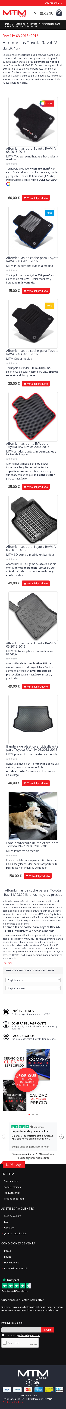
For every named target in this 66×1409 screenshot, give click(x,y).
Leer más (7, 963)
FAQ (6, 1221)
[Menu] (47, 13)
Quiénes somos (12, 1181)
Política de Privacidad (15, 1268)
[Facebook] (29, 1382)
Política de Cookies (13, 1402)
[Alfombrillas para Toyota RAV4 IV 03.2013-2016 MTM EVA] (33, 417)
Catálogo (20, 23)
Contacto (9, 1227)
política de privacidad (29, 1335)
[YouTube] (37, 1382)
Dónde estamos (12, 1187)
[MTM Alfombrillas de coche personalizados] (14, 13)
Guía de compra (12, 1215)
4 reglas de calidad (14, 1198)
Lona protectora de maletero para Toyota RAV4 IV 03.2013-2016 (32, 844)
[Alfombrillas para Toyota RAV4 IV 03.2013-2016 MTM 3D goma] (33, 520)
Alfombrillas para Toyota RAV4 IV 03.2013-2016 (31, 150)
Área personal (52, 3)
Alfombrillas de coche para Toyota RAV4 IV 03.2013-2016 (32, 259)
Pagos (7, 1250)
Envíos (7, 1256)
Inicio (8, 23)
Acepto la (24, 1335)
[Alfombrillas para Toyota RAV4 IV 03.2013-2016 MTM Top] (33, 121)
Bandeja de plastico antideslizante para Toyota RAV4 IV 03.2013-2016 (32, 748)
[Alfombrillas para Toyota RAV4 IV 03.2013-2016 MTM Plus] (33, 231)
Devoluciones (11, 1262)
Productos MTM (12, 1192)
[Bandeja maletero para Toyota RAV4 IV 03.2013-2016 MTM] (33, 719)
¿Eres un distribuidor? (15, 1233)
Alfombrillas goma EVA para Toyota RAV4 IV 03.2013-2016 (27, 445)
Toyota (33, 23)
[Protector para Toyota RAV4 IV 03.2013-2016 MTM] (33, 816)
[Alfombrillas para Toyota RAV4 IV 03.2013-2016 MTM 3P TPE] (33, 616)
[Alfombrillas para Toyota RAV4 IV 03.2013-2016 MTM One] (33, 324)
